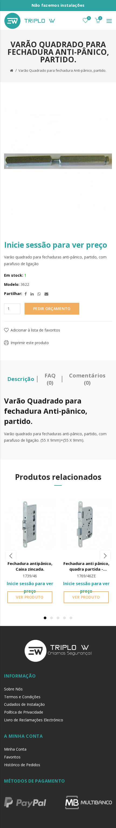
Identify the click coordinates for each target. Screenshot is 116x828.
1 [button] (45, 618)
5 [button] (71, 618)
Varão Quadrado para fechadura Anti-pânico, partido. (62, 70)
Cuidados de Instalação (24, 704)
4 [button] (64, 618)
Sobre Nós (13, 689)
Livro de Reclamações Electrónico (33, 719)
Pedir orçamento (52, 308)
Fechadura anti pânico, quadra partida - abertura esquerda (86, 566)
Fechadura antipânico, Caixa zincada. (30, 566)
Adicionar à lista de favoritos (35, 330)
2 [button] (51, 618)
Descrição (20, 379)
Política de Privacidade (23, 712)
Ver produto (29, 597)
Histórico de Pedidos (22, 764)
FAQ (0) (50, 379)
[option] (30, 550)
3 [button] (58, 618)
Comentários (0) (87, 379)
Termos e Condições (22, 696)
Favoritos (12, 756)
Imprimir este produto (30, 342)
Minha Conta (15, 749)
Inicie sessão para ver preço (55, 245)
